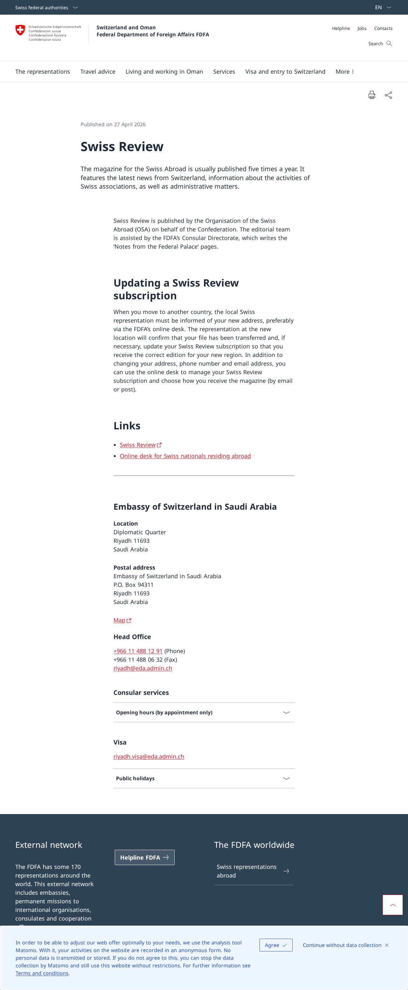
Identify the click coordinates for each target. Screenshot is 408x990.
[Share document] (388, 95)
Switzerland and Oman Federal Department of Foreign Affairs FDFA (153, 31)
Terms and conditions (42, 973)
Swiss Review (138, 444)
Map (119, 620)
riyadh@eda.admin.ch (142, 668)
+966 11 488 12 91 (138, 651)
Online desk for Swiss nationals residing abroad (185, 456)
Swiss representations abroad (247, 871)
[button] (42, 71)
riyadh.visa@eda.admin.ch (148, 756)
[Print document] (371, 94)
